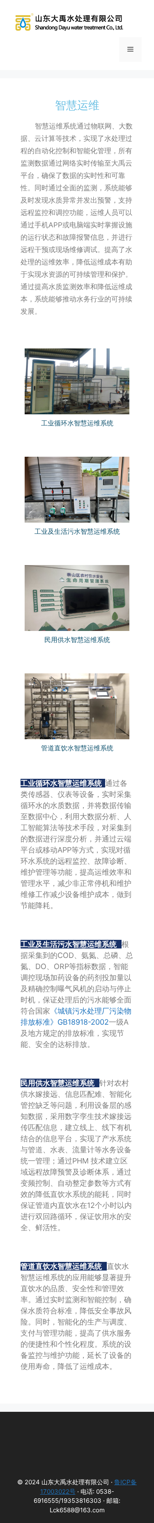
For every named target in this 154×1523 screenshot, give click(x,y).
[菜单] (130, 49)
